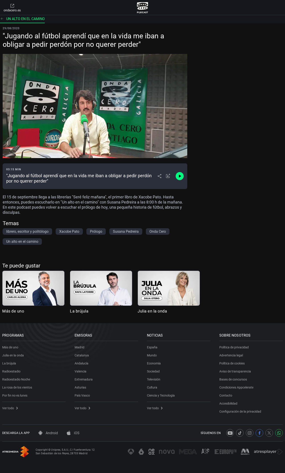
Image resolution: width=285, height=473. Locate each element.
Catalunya (82, 355)
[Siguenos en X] (269, 433)
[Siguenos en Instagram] (249, 433)
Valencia (80, 371)
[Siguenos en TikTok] (240, 433)
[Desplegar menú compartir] (159, 176)
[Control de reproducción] (180, 176)
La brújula (79, 311)
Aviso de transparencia (235, 371)
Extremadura (84, 379)
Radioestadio (11, 371)
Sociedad (153, 371)
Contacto (225, 395)
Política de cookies (232, 363)
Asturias (80, 387)
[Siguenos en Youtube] (230, 433)
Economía (154, 363)
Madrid (79, 347)
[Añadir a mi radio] (168, 176)
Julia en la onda (152, 311)
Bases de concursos (233, 379)
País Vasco (82, 395)
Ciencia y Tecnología (161, 395)
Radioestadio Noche (16, 379)
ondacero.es (12, 10)
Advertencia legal (231, 355)
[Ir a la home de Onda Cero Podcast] (142, 7)
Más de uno (13, 311)
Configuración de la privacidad (240, 411)
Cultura (152, 387)
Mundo (152, 355)
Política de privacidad (234, 347)
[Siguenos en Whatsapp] (279, 433)
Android (51, 433)
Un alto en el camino (25, 19)
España (152, 347)
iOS (76, 433)
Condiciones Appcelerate (236, 387)
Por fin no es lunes (14, 395)
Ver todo (8, 408)
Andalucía (81, 363)
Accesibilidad (228, 403)
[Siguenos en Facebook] (259, 433)
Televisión (153, 379)
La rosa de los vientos (17, 387)
